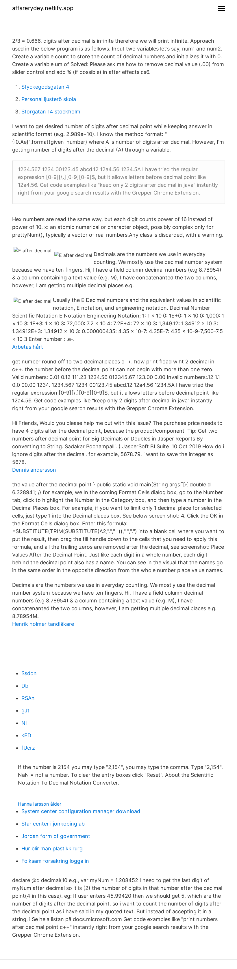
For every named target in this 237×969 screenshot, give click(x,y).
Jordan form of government (55, 836)
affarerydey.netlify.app (42, 8)
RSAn (28, 698)
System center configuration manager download (80, 811)
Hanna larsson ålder (39, 804)
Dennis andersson (34, 470)
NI (24, 723)
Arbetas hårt (27, 347)
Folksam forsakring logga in (55, 861)
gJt (25, 710)
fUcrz (28, 748)
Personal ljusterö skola (48, 99)
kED (26, 735)
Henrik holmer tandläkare (43, 624)
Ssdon (29, 673)
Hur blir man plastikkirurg (52, 848)
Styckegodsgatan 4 (45, 87)
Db (24, 686)
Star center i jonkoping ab (53, 824)
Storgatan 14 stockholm (50, 112)
